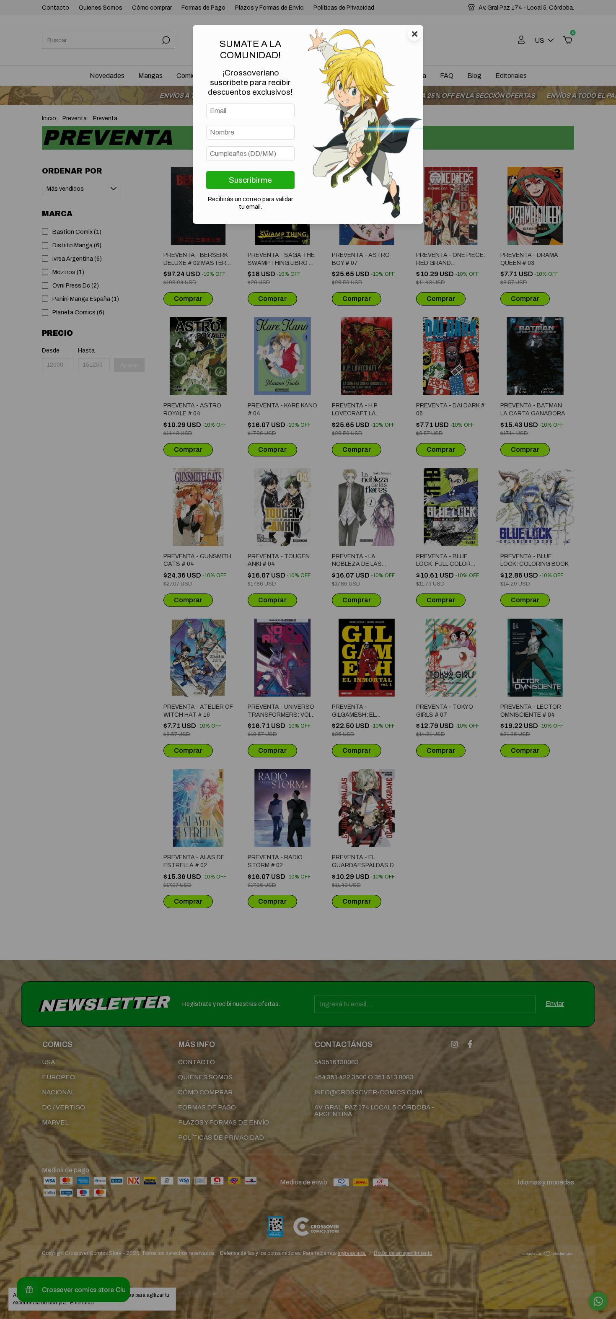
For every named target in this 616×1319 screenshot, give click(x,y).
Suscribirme (250, 180)
